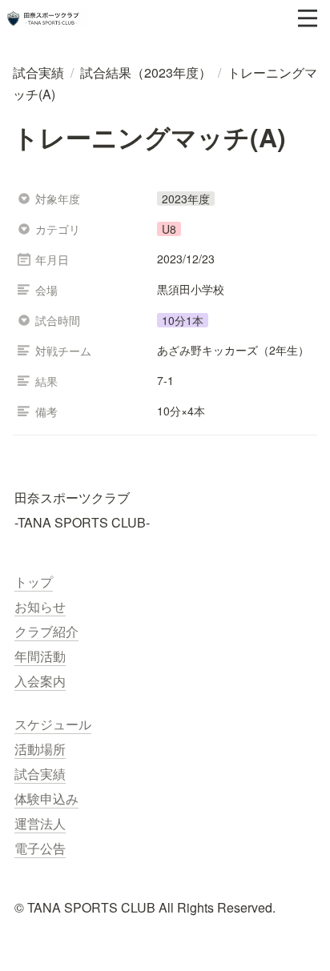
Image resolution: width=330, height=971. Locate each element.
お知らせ (40, 606)
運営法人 (40, 823)
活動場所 (40, 749)
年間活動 (40, 656)
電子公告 (40, 848)
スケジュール (52, 724)
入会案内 (40, 681)
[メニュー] (308, 18)
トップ (33, 581)
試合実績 (40, 773)
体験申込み (46, 798)
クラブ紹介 (46, 631)
